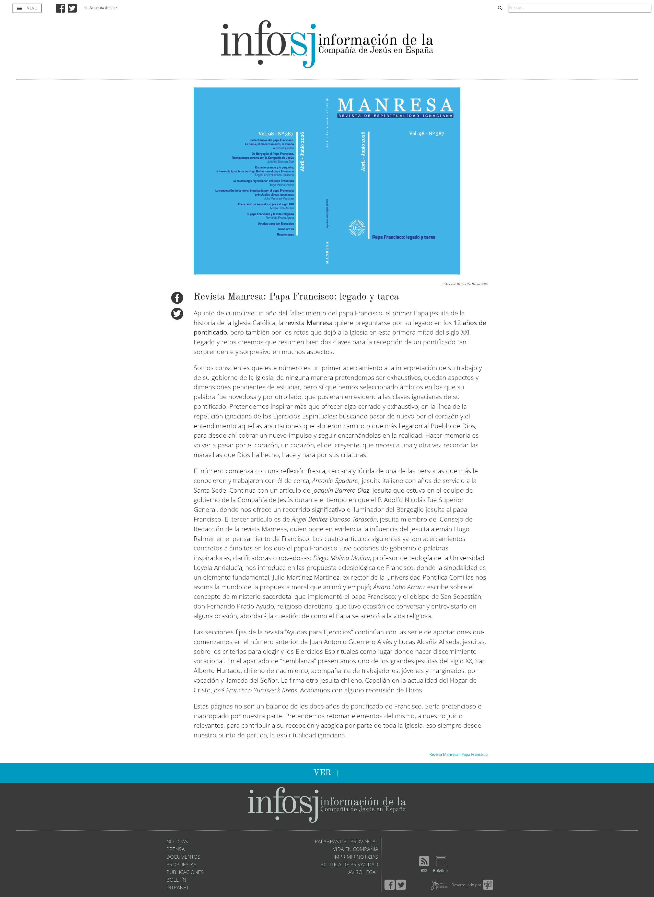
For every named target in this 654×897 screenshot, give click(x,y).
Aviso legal (363, 872)
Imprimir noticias (356, 857)
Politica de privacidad (349, 865)
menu (27, 8)
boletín (176, 880)
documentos (183, 857)
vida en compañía (355, 849)
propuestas (181, 865)
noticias (177, 842)
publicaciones (185, 872)
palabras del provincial (346, 842)
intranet (177, 888)
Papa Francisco (474, 755)
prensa (175, 849)
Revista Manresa (443, 755)
